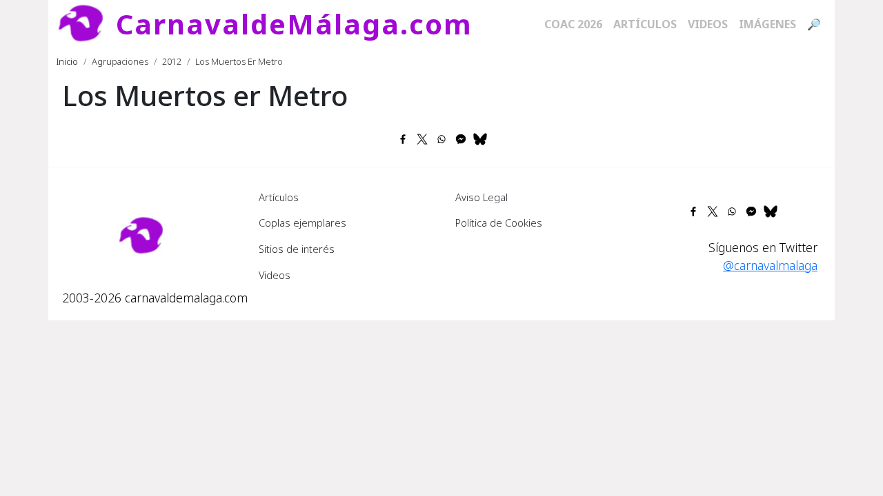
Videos (708, 24)
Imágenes (767, 24)
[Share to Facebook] (403, 139)
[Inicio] (86, 24)
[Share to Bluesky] (480, 139)
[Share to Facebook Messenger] (461, 139)
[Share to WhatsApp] (441, 139)
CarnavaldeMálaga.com (294, 24)
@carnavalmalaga (770, 265)
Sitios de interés (297, 249)
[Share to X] (422, 139)
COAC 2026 (573, 24)
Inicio (67, 61)
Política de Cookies (498, 222)
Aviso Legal (481, 197)
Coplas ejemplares (302, 222)
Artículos (645, 24)
